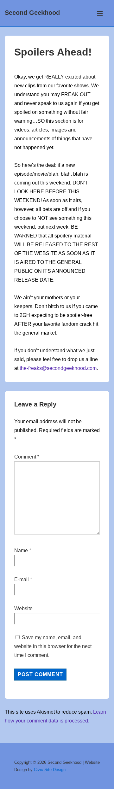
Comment (26, 456)
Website (23, 608)
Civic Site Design (50, 769)
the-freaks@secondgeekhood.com (58, 368)
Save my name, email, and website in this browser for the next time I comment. (53, 646)
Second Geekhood (32, 12)
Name (21, 550)
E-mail (21, 579)
